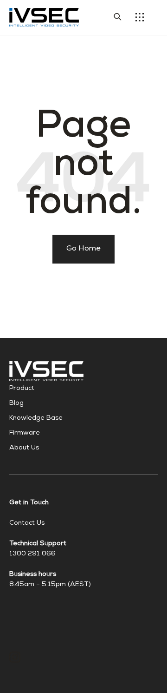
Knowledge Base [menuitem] (36, 418)
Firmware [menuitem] (24, 433)
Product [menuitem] (21, 388)
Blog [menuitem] (16, 403)
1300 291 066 (32, 554)
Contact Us (27, 523)
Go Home (83, 249)
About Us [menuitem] (24, 448)
